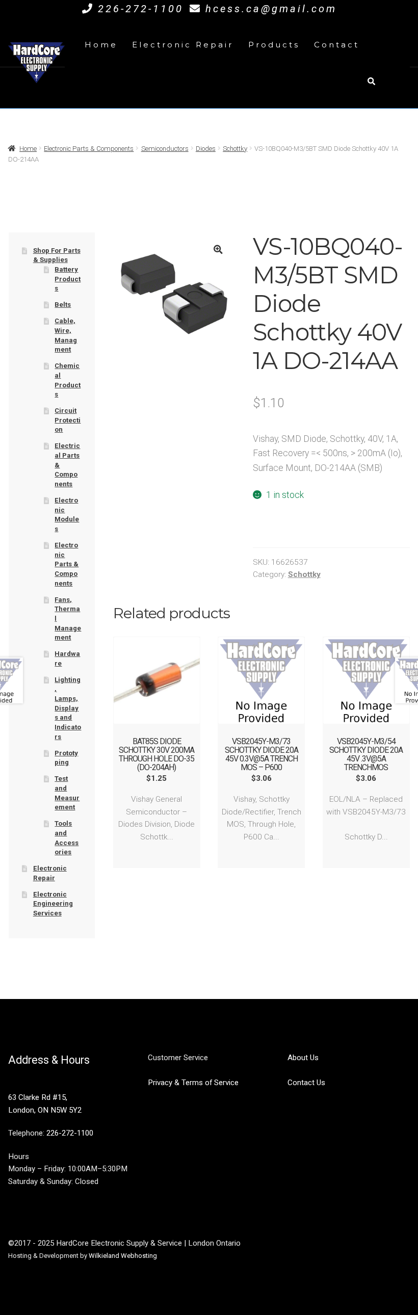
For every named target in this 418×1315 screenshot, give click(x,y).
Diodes (206, 148)
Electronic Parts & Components (89, 148)
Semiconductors (165, 148)
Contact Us (306, 1082)
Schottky (235, 148)
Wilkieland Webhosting (123, 1255)
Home (101, 44)
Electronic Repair (182, 44)
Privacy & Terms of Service (193, 1082)
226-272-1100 (141, 9)
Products (274, 44)
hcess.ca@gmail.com (271, 9)
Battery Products (68, 279)
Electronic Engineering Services (53, 903)
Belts (63, 304)
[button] (218, 249)
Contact (336, 44)
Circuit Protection (68, 420)
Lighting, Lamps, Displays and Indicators (68, 708)
